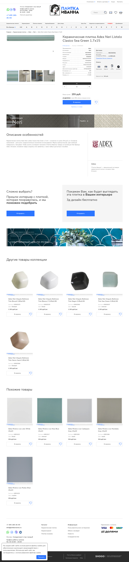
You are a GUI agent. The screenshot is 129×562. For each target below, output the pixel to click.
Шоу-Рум (83, 23)
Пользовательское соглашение (79, 528)
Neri (34, 32)
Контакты (120, 2)
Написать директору (26, 15)
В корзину (77, 102)
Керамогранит (26, 23)
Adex (29, 32)
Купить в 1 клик (76, 107)
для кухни (88, 54)
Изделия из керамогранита (96, 23)
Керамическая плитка (12, 23)
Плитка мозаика (37, 23)
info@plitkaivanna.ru (14, 528)
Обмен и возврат (74, 531)
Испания (88, 56)
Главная (8, 32)
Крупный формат (50, 23)
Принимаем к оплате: (109, 525)
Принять (41, 557)
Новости (71, 534)
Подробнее (99, 58)
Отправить (20, 213)
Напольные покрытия (72, 558)
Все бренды (11, 27)
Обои (81, 558)
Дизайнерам (119, 23)
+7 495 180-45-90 (13, 525)
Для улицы (61, 23)
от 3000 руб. (112, 56)
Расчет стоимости (107, 58)
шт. (77, 83)
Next (53, 51)
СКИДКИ (110, 23)
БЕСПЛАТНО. (112, 52)
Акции (113, 2)
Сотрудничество (73, 537)
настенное (88, 52)
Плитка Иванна (64, 10)
